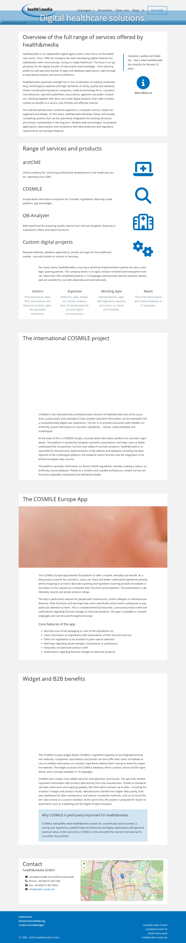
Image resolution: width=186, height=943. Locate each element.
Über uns (122, 10)
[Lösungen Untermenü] (93, 10)
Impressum (25, 916)
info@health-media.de (41, 889)
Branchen (105, 10)
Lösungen (84, 10)
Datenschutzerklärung (32, 921)
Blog (135, 10)
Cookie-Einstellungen (31, 925)
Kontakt (157, 10)
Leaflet (160, 900)
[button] (122, 876)
